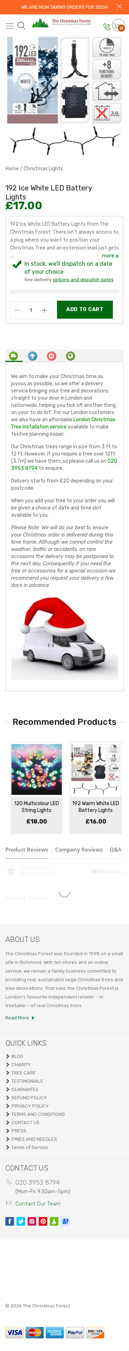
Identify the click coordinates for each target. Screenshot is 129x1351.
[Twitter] (20, 1221)
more (108, 256)
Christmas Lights (43, 169)
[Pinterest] (43, 1221)
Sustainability (71, 354)
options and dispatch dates (83, 279)
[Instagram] (32, 1221)
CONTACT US (25, 1122)
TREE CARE (23, 1073)
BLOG (17, 1056)
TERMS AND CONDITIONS (38, 1114)
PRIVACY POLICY (30, 1106)
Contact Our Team (38, 1203)
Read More (17, 1017)
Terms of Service (29, 1147)
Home (12, 169)
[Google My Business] (65, 1221)
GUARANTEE (25, 1089)
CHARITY (21, 1064)
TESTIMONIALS (27, 1081)
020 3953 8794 (37, 1182)
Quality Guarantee (52, 354)
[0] (117, 26)
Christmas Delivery (14, 355)
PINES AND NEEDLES (34, 1139)
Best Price (33, 354)
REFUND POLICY (29, 1097)
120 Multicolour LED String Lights (35, 806)
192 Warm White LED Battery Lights (94, 806)
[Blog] (54, 1221)
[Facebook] (9, 1221)
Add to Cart (85, 309)
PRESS (18, 1131)
